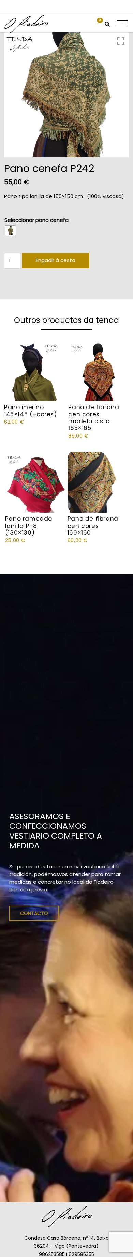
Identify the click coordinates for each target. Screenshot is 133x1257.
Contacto (34, 913)
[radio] (10, 231)
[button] (97, 23)
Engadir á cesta (55, 260)
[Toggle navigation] (122, 23)
